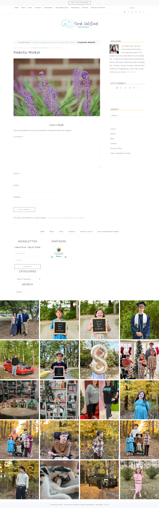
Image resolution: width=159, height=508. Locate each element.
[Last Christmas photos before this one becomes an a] (19, 479)
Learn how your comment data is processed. (66, 218)
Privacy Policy (116, 148)
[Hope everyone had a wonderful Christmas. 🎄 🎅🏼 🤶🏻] (139, 359)
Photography (42, 42)
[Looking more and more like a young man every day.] (59, 439)
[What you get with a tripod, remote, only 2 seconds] (19, 439)
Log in (106, 504)
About (112, 134)
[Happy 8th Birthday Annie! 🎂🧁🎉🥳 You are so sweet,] (99, 359)
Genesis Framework (87, 504)
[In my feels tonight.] (139, 319)
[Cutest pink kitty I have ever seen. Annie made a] (139, 479)
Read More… (131, 72)
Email (16, 185)
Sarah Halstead (79, 24)
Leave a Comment (55, 48)
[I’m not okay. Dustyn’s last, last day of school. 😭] (59, 359)
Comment (18, 137)
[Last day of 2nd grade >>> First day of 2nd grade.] (99, 319)
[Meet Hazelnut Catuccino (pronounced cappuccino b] (59, 479)
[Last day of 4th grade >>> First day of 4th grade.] (59, 319)
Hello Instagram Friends (120, 153)
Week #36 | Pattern (68, 42)
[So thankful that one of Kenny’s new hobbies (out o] (99, 479)
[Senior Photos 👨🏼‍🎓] (19, 359)
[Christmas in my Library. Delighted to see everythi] (59, 399)
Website (17, 197)
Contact (113, 143)
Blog (112, 139)
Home (32, 42)
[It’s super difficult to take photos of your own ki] (139, 439)
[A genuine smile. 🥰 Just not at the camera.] (99, 439)
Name (17, 173)
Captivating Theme (71, 504)
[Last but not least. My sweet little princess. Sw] (139, 399)
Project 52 (54, 42)
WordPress (99, 504)
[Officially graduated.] (19, 319)
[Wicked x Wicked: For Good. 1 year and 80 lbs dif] (99, 399)
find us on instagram (79, 2)
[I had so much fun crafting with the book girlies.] (19, 399)
